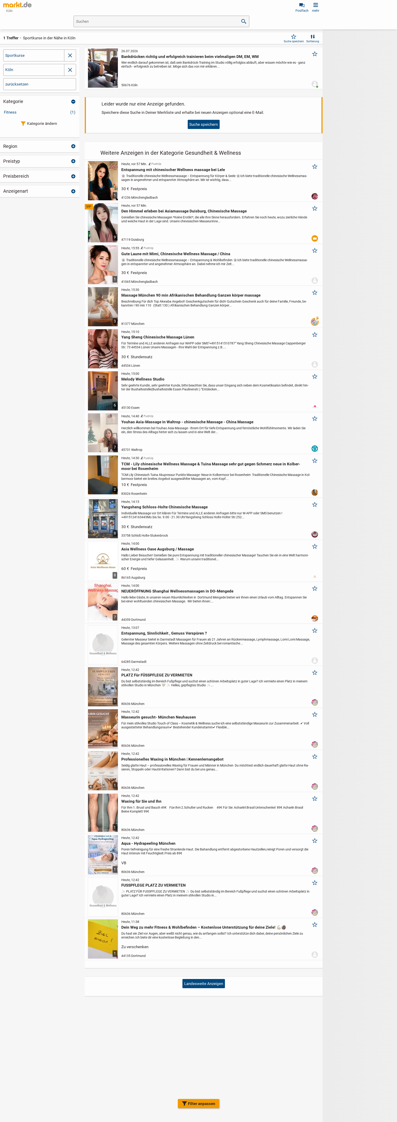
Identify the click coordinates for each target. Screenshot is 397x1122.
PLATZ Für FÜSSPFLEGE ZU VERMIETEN (156, 675)
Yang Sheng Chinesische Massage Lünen (157, 337)
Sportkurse (15, 55)
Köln (9, 69)
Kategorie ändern (42, 123)
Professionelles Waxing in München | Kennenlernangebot (172, 759)
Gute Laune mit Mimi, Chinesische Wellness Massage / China (175, 254)
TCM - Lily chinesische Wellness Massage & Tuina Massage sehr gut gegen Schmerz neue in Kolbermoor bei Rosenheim (210, 466)
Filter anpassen (201, 1103)
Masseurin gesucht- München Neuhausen (158, 717)
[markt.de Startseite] (17, 4)
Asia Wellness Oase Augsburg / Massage (157, 549)
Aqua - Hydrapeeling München (148, 843)
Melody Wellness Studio (142, 379)
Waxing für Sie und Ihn (141, 801)
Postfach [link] (302, 10)
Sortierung (312, 41)
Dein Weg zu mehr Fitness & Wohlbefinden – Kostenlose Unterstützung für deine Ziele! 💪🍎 (203, 927)
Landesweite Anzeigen (203, 983)
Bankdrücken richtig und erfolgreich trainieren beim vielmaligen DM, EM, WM (190, 56)
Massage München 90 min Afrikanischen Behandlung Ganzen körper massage (191, 295)
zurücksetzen (16, 84)
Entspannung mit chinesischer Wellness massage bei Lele (173, 169)
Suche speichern (294, 41)
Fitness (39, 112)
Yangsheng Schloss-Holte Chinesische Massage (164, 507)
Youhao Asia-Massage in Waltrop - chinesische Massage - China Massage (187, 422)
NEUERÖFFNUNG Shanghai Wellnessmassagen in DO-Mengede (177, 591)
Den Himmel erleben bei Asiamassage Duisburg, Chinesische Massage (184, 211)
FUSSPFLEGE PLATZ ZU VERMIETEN (153, 885)
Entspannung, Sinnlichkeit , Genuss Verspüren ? (164, 633)
